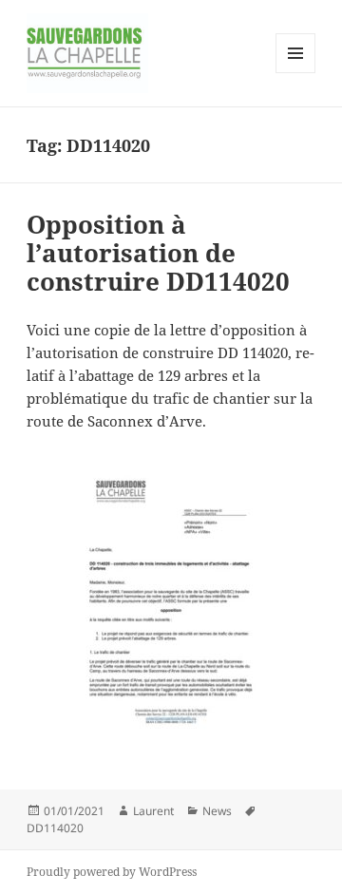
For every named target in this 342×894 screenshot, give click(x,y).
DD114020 (55, 828)
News (217, 811)
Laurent (153, 811)
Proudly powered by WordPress (112, 872)
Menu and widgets (295, 72)
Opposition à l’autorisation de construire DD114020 (158, 252)
